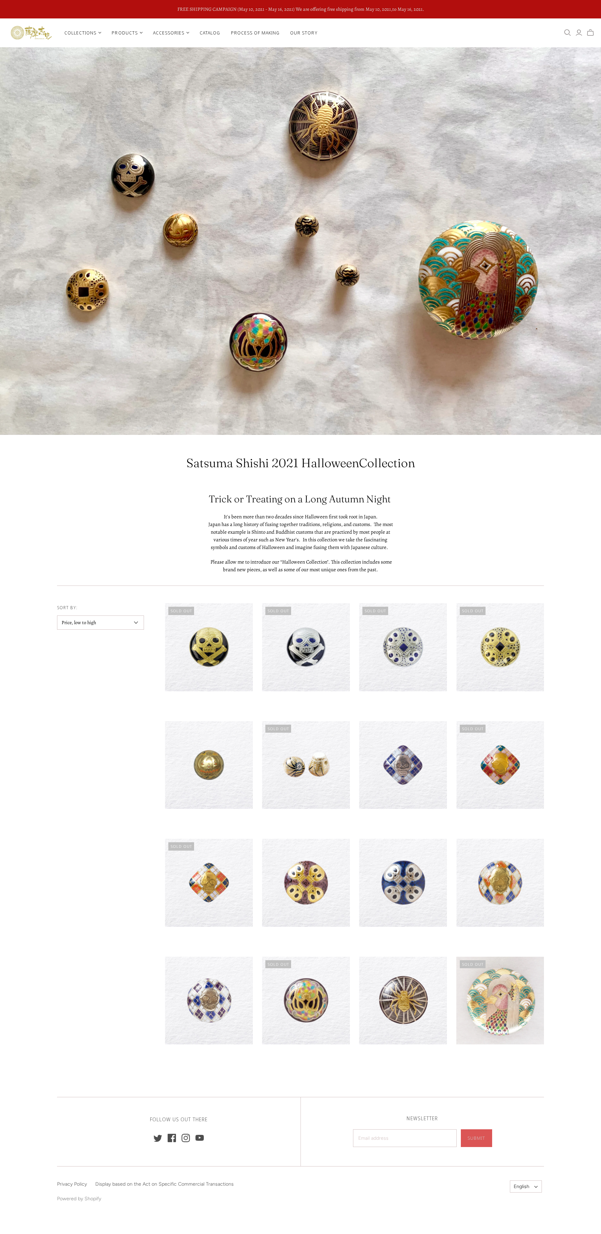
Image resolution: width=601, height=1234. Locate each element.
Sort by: (67, 608)
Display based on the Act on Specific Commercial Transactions (164, 1184)
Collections (80, 33)
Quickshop (186, 704)
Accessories (168, 33)
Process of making (255, 33)
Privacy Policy (72, 1184)
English (521, 1186)
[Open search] (567, 32)
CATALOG (210, 33)
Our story (303, 33)
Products (124, 33)
